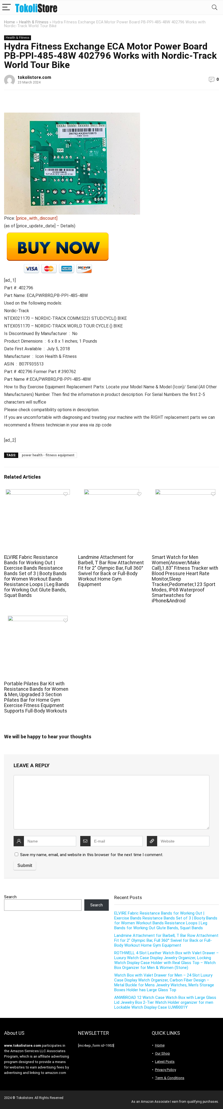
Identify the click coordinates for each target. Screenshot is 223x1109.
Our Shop (162, 1053)
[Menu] (6, 7)
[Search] (214, 7)
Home (9, 22)
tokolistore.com (34, 77)
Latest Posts (165, 1062)
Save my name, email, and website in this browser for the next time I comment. (91, 854)
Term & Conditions (169, 1078)
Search (10, 896)
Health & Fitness (33, 22)
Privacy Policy (165, 1070)
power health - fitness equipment (48, 455)
